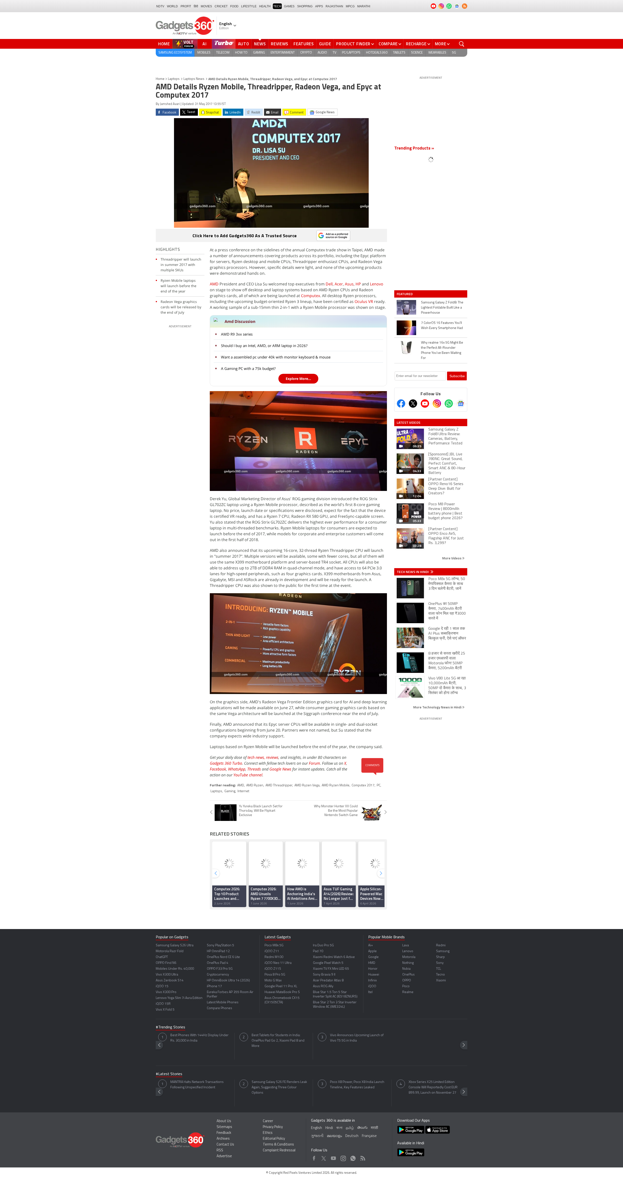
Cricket (221, 6)
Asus (349, 284)
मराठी (374, 1128)
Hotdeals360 (376, 53)
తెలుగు (362, 1128)
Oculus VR (364, 301)
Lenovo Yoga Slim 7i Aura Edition (179, 998)
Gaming (259, 53)
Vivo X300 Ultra (167, 975)
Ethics (268, 1133)
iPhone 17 (214, 986)
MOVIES (206, 6)
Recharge (416, 44)
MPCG (350, 6)
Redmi (441, 945)
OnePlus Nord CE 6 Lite (223, 957)
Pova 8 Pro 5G (275, 975)
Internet (243, 791)
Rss (362, 1157)
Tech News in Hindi (413, 571)
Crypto (306, 53)
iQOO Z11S (273, 969)
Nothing (408, 963)
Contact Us (225, 1144)
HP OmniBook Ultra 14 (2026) (228, 980)
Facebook (218, 769)
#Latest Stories (169, 1074)
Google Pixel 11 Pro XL (281, 986)
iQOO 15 (162, 986)
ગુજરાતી (317, 1136)
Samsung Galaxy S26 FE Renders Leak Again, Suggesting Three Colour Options (279, 1087)
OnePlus (408, 975)
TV (334, 53)
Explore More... (298, 378)
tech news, (256, 757)
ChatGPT (162, 957)
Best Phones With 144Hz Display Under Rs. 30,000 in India (199, 1038)
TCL (438, 969)
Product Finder (353, 44)
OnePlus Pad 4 (217, 963)
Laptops (174, 79)
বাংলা (339, 1128)
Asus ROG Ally (323, 986)
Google (373, 957)
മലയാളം (334, 1136)
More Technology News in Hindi (437, 707)
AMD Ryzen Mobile (335, 785)
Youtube (333, 1157)
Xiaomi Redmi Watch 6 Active (334, 957)
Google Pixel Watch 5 (328, 963)
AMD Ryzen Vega (307, 785)
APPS (319, 6)
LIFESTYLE (249, 6)
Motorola (408, 957)
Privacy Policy (273, 1127)
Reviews (279, 44)
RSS (220, 1150)
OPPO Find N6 (166, 963)
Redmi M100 (274, 957)
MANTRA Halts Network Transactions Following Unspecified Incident (197, 1084)
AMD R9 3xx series (237, 334)
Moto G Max (273, 980)
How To (241, 53)
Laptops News (193, 79)
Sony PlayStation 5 (220, 945)
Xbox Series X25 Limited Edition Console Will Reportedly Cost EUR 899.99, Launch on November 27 (433, 1087)
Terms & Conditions (278, 1144)
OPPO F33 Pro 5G (220, 969)
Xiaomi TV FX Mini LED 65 (331, 969)
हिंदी (196, 6)
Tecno (440, 975)
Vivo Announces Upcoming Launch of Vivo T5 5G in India (357, 1038)
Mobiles (204, 53)
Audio (322, 53)
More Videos (452, 558)
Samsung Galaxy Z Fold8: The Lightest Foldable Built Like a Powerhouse (442, 308)
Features (303, 44)
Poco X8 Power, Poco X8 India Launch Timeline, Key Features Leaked (357, 1084)
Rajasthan (334, 6)
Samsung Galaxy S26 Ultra (174, 945)
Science (417, 53)
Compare (388, 44)
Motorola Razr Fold (169, 951)
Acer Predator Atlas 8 (328, 980)
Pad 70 (318, 951)
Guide (325, 44)
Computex (310, 295)
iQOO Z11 (272, 951)
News (260, 44)
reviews (272, 757)
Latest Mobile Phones (222, 1002)
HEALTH (265, 6)
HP (358, 284)
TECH (277, 6)
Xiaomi (441, 980)
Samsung (442, 951)
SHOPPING (304, 6)
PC (378, 785)
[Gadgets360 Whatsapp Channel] (449, 403)
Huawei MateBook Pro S (282, 992)
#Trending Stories (170, 1027)
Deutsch (351, 1136)
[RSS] (464, 6)
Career (268, 1121)
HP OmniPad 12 (218, 951)
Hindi (329, 1128)
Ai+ (370, 945)
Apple (372, 951)
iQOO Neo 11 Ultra (278, 963)
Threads (254, 769)
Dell (329, 284)
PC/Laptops (351, 53)
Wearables (437, 53)
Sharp (440, 957)
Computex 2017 (363, 785)
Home (164, 44)
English (316, 1128)
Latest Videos (408, 422)
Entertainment (283, 53)
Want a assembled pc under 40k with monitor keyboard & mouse (275, 357)
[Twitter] (413, 403)
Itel (370, 992)
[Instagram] (437, 403)
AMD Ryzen (254, 785)
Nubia (406, 969)
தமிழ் (350, 1128)
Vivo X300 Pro (166, 992)
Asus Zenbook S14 (169, 980)
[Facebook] (401, 403)
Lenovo (376, 284)
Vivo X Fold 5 (165, 1010)
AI (204, 44)
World (172, 6)
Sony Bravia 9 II (324, 975)
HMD (371, 963)
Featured (405, 293)
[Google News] (461, 403)
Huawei (373, 975)
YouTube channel (247, 775)
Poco (406, 986)
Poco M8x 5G (274, 945)
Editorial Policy (274, 1139)
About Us (224, 1121)
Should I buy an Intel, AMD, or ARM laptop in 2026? (264, 345)
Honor (372, 969)
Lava (405, 945)
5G (454, 53)
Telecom (222, 53)
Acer (339, 284)
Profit (186, 6)
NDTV (160, 6)
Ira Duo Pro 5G (323, 945)
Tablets (399, 53)
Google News (280, 769)
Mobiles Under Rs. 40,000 (175, 969)
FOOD (234, 6)
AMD (214, 284)
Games (289, 6)
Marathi (363, 6)
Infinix (372, 980)
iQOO (372, 986)
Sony (440, 963)
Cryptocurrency (218, 975)
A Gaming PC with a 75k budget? (248, 368)
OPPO (406, 980)
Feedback (224, 1133)
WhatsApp (236, 769)
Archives (223, 1139)
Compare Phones (219, 1008)
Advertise (224, 1156)
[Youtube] (425, 403)
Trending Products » (414, 148)
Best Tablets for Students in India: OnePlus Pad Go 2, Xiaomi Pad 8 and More (278, 1041)
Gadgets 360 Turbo (226, 763)
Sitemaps (224, 1127)
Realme (407, 992)
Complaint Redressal (279, 1150)
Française (369, 1136)
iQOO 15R (163, 1004)
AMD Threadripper (279, 785)
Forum (314, 763)
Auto (243, 44)
